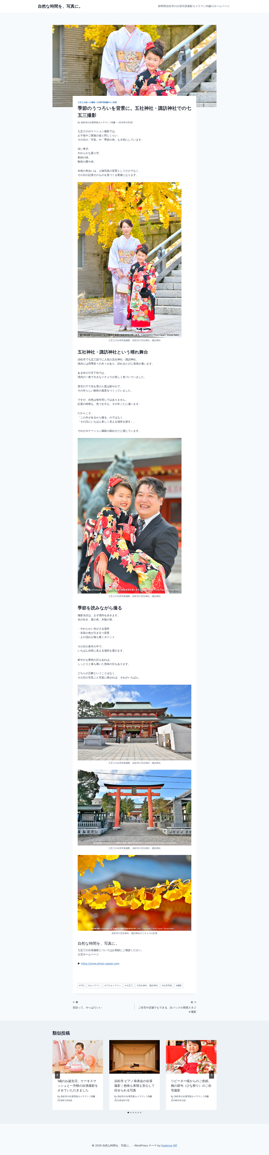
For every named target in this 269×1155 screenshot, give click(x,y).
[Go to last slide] (57, 1075)
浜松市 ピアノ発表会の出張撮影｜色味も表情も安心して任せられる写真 (134, 1085)
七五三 (129, 985)
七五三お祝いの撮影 (86, 102)
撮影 (179, 985)
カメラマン (94, 985)
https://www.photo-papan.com (100, 963)
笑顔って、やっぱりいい (87, 1005)
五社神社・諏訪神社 (147, 985)
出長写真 (167, 985)
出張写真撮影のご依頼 (107, 102)
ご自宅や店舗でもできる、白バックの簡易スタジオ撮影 (167, 1007)
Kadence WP (169, 1145)
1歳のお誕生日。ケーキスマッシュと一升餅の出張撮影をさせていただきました (77, 1085)
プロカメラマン (112, 985)
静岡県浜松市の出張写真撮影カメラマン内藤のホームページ (194, 6)
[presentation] (77, 1057)
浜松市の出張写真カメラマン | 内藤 (98, 122)
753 (81, 985)
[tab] (128, 1112)
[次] (211, 1075)
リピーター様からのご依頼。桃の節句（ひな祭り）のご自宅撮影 (191, 1085)
